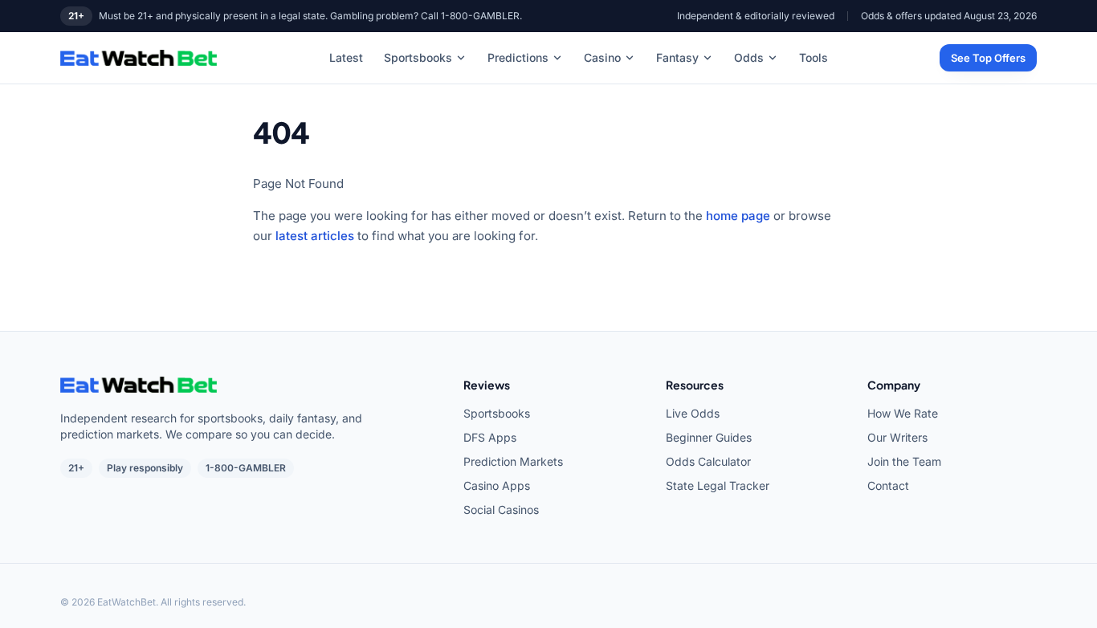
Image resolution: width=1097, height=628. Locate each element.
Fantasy (677, 57)
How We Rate (902, 413)
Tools (813, 57)
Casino (602, 57)
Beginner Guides (709, 437)
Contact (888, 485)
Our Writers (897, 437)
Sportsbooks (418, 57)
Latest (346, 57)
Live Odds (693, 413)
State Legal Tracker (717, 485)
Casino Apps (496, 485)
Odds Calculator (708, 461)
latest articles (314, 235)
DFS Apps (489, 437)
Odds (749, 57)
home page (738, 215)
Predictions (517, 57)
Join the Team (904, 461)
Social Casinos (501, 509)
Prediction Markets (513, 461)
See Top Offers (988, 57)
